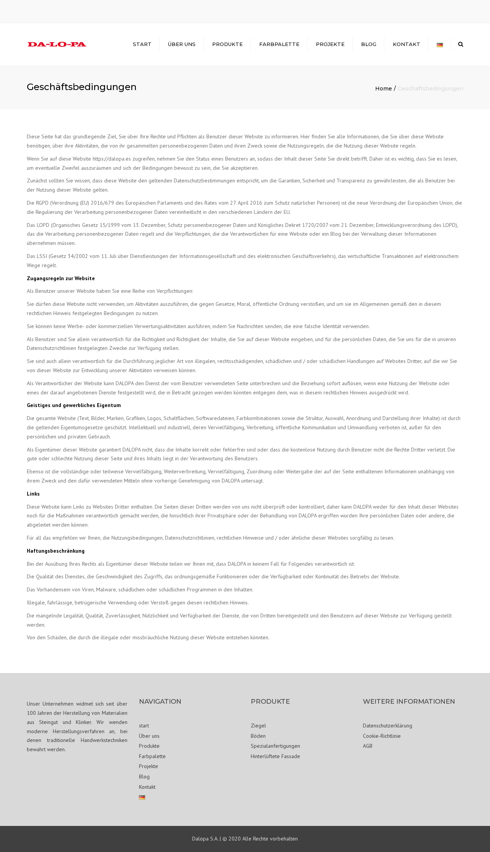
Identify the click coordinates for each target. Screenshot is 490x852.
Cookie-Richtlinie (382, 735)
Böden (258, 735)
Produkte (227, 44)
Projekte (330, 44)
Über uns (182, 44)
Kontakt (406, 44)
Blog (368, 44)
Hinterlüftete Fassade (275, 756)
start (142, 44)
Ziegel (258, 725)
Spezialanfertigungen (275, 745)
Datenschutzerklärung (387, 725)
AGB (367, 745)
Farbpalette (279, 44)
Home (383, 88)
